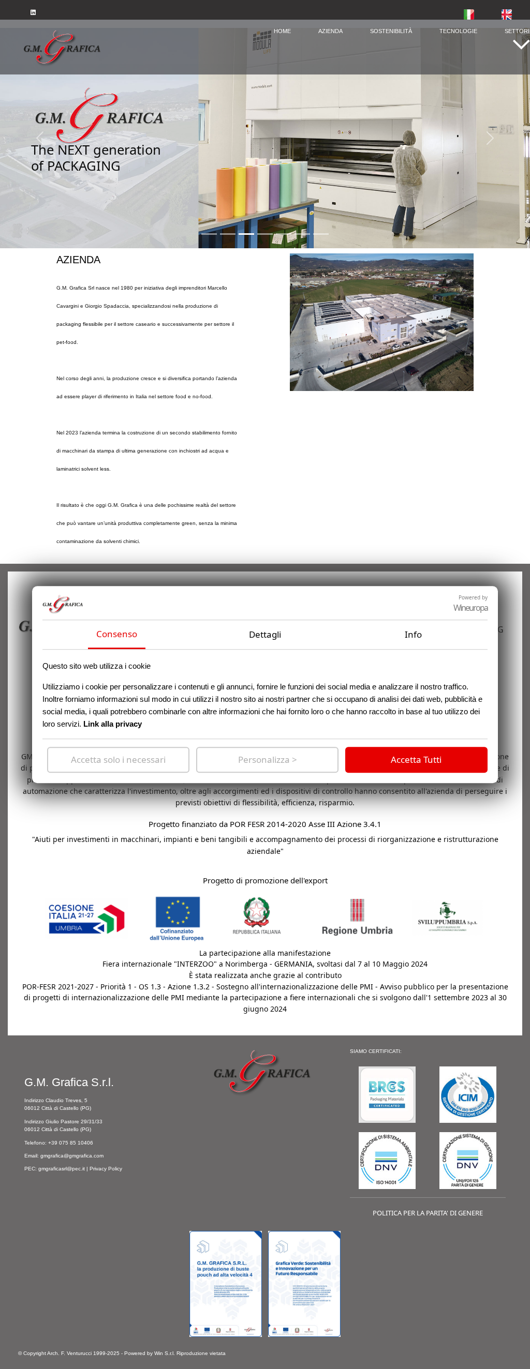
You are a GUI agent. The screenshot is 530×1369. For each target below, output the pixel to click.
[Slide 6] (321, 234)
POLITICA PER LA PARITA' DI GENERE (428, 1212)
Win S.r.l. (164, 1353)
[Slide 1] (227, 234)
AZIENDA (330, 31)
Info (413, 634)
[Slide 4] (283, 234)
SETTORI (517, 31)
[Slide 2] (246, 234)
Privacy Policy (106, 1168)
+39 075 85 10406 (70, 1143)
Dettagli (265, 634)
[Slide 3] (265, 234)
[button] (521, 46)
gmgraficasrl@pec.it (61, 1168)
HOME (282, 31)
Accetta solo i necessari (118, 759)
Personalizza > (267, 759)
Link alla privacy (112, 723)
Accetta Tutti (416, 759)
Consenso (116, 634)
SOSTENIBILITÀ (391, 31)
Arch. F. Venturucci (69, 1353)
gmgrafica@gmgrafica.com (72, 1156)
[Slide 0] (209, 234)
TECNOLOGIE (458, 31)
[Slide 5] (302, 234)
